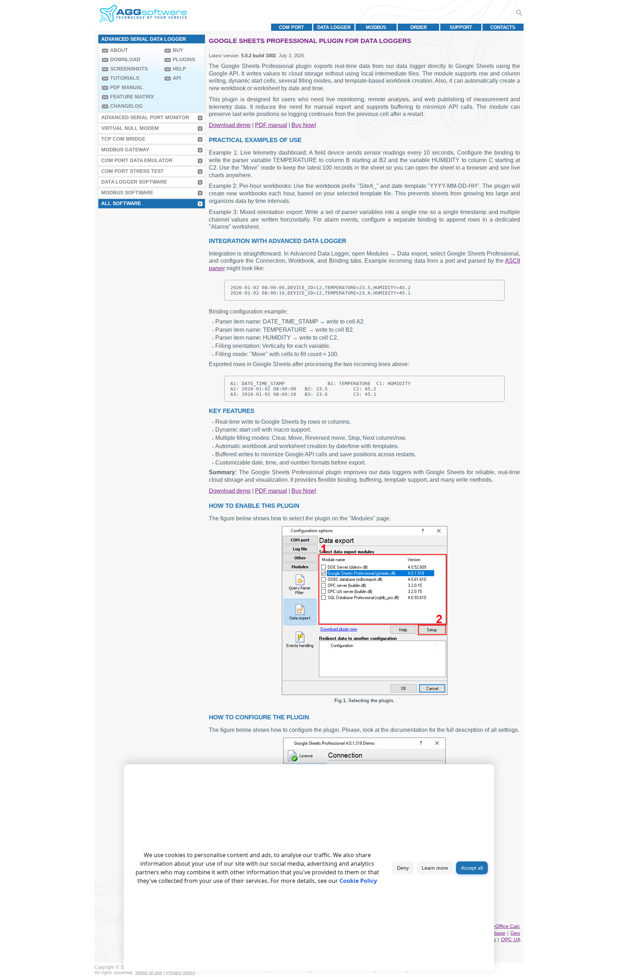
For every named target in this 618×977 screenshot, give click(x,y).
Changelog (126, 106)
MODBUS (376, 27)
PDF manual (126, 87)
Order (418, 27)
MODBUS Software (127, 192)
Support (461, 27)
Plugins (184, 59)
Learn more (435, 868)
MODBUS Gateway (125, 149)
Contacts (502, 27)
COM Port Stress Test (132, 171)
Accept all (472, 868)
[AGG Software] (143, 14)
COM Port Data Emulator (136, 160)
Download (125, 59)
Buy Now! (303, 125)
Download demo (230, 125)
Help (179, 69)
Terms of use (148, 972)
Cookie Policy (358, 881)
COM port (291, 27)
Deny (403, 868)
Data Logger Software (134, 182)
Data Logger (333, 27)
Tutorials (124, 78)
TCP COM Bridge (123, 139)
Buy (178, 50)
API (177, 78)
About (119, 50)
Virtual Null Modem (130, 128)
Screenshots (129, 69)
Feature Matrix (132, 96)
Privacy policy (180, 972)
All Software (121, 203)
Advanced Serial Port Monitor (145, 117)
